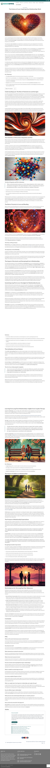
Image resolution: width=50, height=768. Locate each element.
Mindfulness (41, 2)
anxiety (30, 245)
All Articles (26, 2)
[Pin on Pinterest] (26, 738)
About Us (21, 2)
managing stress (14, 434)
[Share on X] (24, 738)
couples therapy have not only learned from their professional (31, 415)
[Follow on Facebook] (35, 754)
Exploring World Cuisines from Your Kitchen (13, 742)
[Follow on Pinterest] (48, 0)
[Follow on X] (38, 754)
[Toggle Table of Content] (14, 89)
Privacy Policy (10, 765)
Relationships (18, 4)
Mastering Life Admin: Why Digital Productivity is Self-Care (22, 726)
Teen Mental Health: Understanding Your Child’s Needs (21, 728)
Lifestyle (30, 2)
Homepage (17, 2)
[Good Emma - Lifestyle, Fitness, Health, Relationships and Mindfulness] (7, 4)
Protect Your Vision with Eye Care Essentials (19, 729)
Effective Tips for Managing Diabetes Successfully (20, 730)
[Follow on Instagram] (37, 754)
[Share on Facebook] (22, 738)
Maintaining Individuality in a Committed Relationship (21, 733)
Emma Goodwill (14, 712)
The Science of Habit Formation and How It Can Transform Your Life (26, 761)
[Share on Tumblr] (27, 738)
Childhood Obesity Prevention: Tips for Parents (20, 727)
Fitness (34, 2)
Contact (5, 765)
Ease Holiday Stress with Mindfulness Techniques (26, 758)
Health (37, 2)
